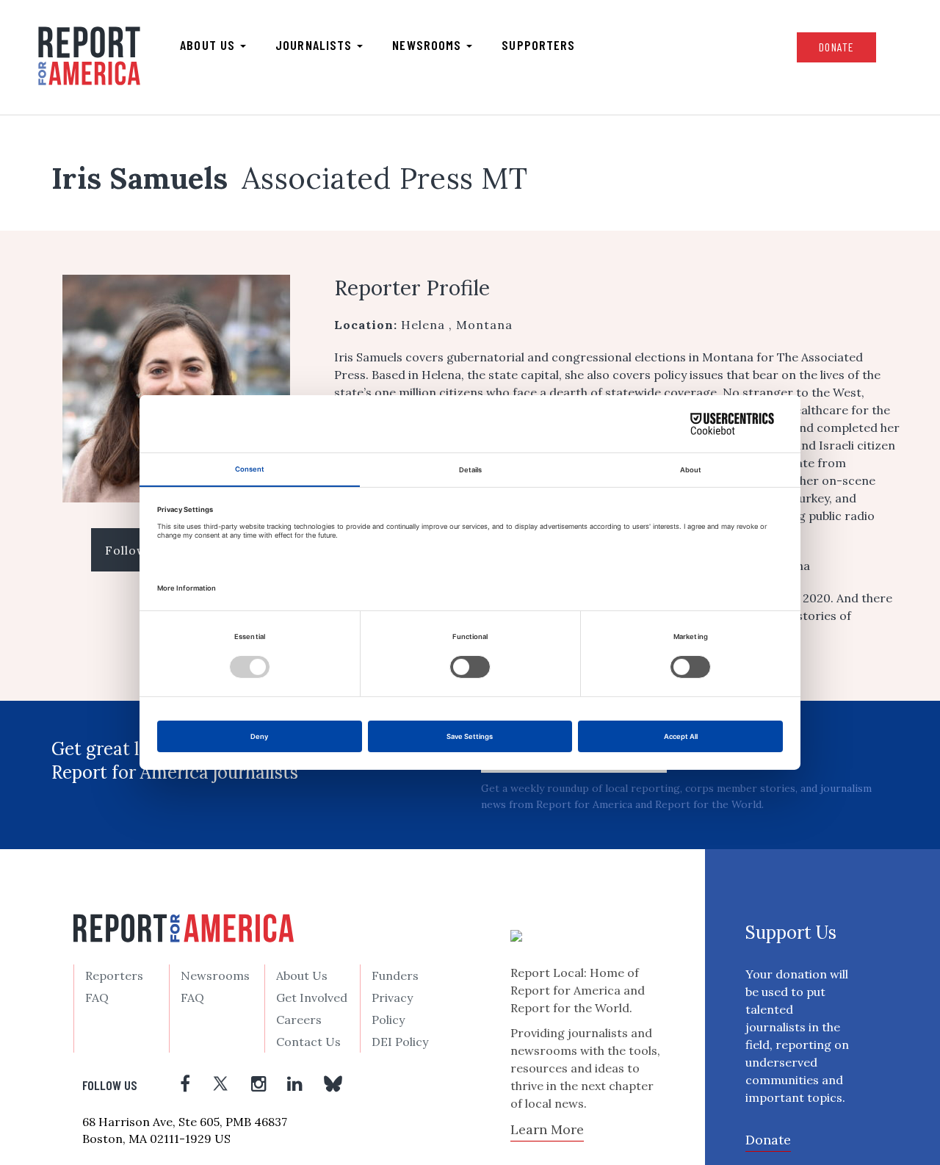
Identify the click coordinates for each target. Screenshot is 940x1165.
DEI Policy (400, 1041)
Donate (836, 47)
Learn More (547, 1129)
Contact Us (308, 1041)
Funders (395, 975)
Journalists (315, 45)
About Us (302, 975)
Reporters (114, 975)
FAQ (97, 997)
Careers (299, 1019)
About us (209, 45)
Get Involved (311, 997)
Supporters (538, 45)
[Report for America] (89, 55)
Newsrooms (428, 45)
